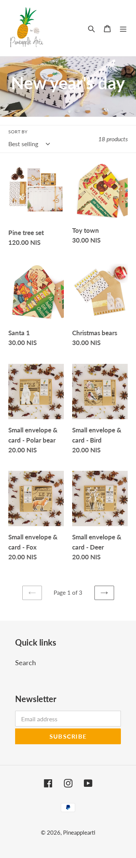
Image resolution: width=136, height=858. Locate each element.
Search (25, 662)
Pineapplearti (79, 832)
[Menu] (123, 28)
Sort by (17, 131)
